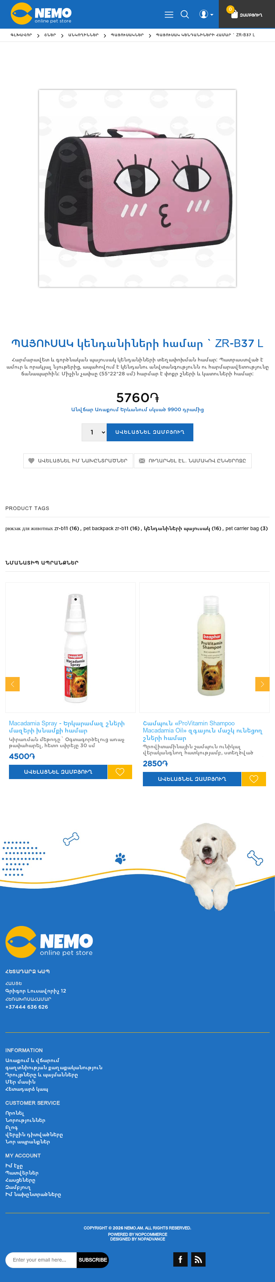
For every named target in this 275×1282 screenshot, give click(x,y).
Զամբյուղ (18, 1187)
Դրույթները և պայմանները (41, 1074)
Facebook (180, 1259)
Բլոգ (11, 1127)
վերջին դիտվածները (34, 1134)
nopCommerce (151, 1235)
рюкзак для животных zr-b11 (36, 528)
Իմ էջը (14, 1165)
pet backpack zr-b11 (106, 528)
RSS (198, 1259)
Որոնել (14, 1113)
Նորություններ (25, 1120)
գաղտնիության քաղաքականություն (53, 1067)
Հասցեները (20, 1180)
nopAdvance (151, 1239)
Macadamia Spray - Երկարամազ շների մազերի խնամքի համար (67, 727)
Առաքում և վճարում (32, 1060)
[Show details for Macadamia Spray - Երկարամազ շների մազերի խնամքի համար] (70, 647)
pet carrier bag (242, 528)
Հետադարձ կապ (26, 1089)
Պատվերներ (22, 1173)
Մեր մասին (20, 1082)
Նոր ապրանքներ (27, 1141)
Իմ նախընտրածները (33, 1194)
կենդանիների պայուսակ (177, 528)
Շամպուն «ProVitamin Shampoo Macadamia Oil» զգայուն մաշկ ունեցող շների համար (203, 730)
